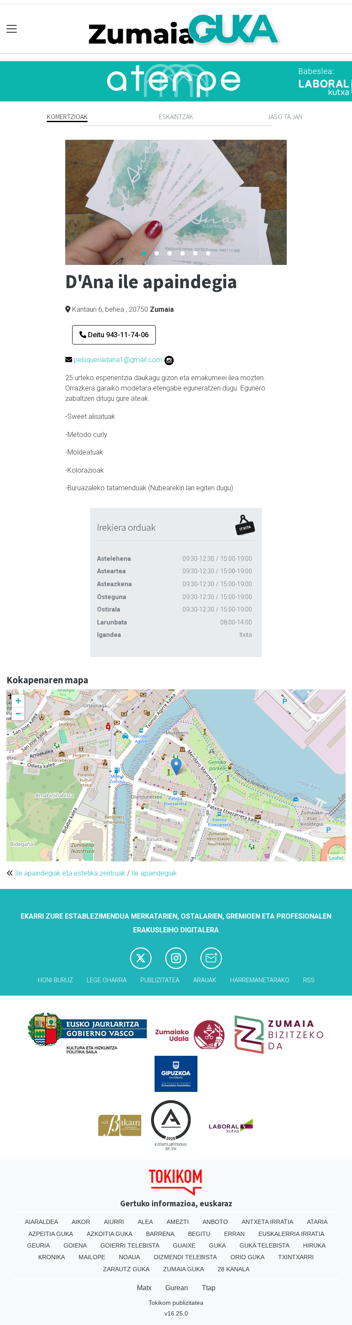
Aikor (81, 1221)
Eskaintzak (176, 116)
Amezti (178, 1221)
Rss (309, 980)
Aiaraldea (41, 1221)
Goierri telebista (129, 1245)
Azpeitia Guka (50, 1233)
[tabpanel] (176, 202)
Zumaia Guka (183, 1269)
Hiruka (314, 1245)
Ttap (208, 1287)
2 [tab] (156, 253)
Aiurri (114, 1221)
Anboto (215, 1221)
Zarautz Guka (126, 1269)
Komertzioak (67, 116)
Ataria (317, 1221)
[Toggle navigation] (12, 29)
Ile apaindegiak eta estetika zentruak (70, 873)
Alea (145, 1221)
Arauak (204, 980)
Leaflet (336, 857)
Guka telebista (264, 1245)
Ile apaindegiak (154, 873)
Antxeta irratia (267, 1221)
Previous (59, 202)
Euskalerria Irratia (291, 1233)
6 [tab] (208, 253)
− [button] (18, 713)
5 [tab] (195, 253)
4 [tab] (182, 253)
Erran (234, 1233)
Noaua (129, 1257)
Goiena (75, 1245)
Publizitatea (159, 980)
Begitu (199, 1233)
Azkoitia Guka (109, 1233)
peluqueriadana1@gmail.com (118, 360)
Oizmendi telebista (185, 1257)
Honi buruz (55, 980)
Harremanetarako (259, 980)
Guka (217, 1245)
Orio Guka (247, 1257)
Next (293, 202)
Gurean (176, 1287)
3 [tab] (169, 253)
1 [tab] (144, 253)
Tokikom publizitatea (176, 1302)
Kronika (51, 1257)
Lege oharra (107, 980)
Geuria (38, 1245)
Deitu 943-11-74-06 (117, 335)
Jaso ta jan (284, 116)
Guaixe (184, 1245)
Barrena (160, 1233)
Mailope (92, 1257)
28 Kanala (233, 1269)
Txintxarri (296, 1257)
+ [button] (18, 700)
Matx (144, 1287)
